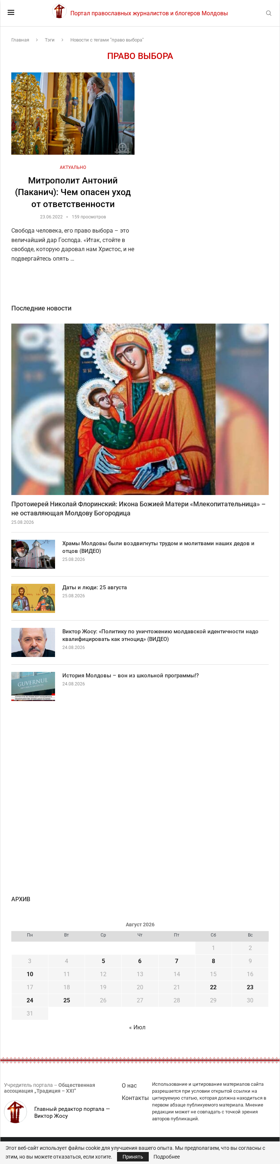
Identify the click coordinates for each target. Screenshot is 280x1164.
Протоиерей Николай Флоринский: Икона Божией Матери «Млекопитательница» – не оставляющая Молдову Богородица (138, 508)
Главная (20, 40)
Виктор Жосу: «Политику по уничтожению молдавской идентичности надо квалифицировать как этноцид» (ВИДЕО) (160, 635)
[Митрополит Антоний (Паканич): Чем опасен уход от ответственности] (73, 113)
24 (30, 1000)
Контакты (135, 1097)
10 (30, 974)
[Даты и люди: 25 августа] (33, 598)
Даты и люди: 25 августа (94, 587)
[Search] (268, 13)
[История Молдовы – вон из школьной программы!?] (33, 686)
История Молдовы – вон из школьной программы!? (130, 675)
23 (250, 987)
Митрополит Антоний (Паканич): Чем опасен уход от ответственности (73, 192)
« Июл (137, 1027)
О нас (129, 1085)
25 (66, 1000)
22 (213, 987)
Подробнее (166, 1156)
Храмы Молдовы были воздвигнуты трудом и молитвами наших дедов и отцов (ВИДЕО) (158, 547)
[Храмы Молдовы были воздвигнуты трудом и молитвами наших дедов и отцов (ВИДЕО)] (33, 554)
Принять (132, 1157)
